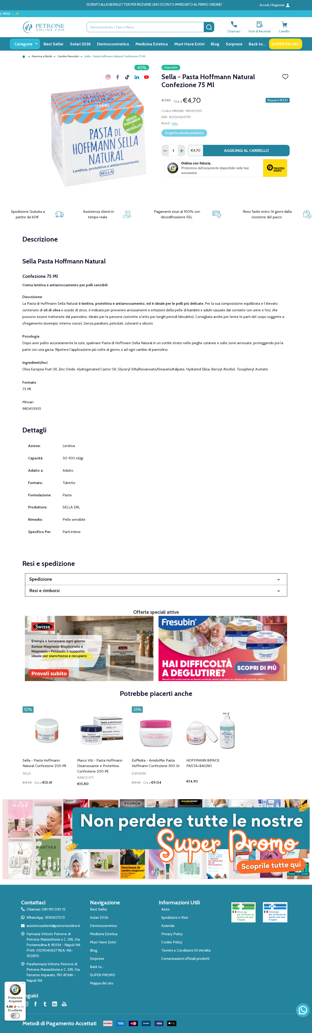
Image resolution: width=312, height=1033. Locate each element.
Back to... (257, 43)
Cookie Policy (171, 942)
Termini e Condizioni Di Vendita (186, 950)
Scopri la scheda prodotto (184, 133)
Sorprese (234, 43)
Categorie (23, 43)
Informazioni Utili (179, 902)
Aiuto (165, 909)
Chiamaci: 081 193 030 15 (45, 909)
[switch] (15, 1015)
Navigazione (105, 902)
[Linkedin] (137, 77)
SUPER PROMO (285, 43)
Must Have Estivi (189, 43)
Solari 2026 (80, 43)
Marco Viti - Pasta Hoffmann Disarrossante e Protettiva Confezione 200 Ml (99, 765)
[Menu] (23, 984)
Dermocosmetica (113, 43)
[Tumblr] (127, 77)
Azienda (167, 926)
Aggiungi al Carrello (246, 150)
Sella (175, 123)
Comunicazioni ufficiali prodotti (185, 958)
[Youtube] (146, 77)
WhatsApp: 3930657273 (45, 917)
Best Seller (53, 43)
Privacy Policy (172, 934)
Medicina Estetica (151, 43)
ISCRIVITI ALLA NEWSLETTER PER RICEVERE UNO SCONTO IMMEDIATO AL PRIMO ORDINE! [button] (154, 5)
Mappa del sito (101, 983)
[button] (156, 579)
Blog (215, 43)
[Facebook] (118, 77)
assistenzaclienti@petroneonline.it (53, 926)
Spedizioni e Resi (174, 917)
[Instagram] (108, 77)
